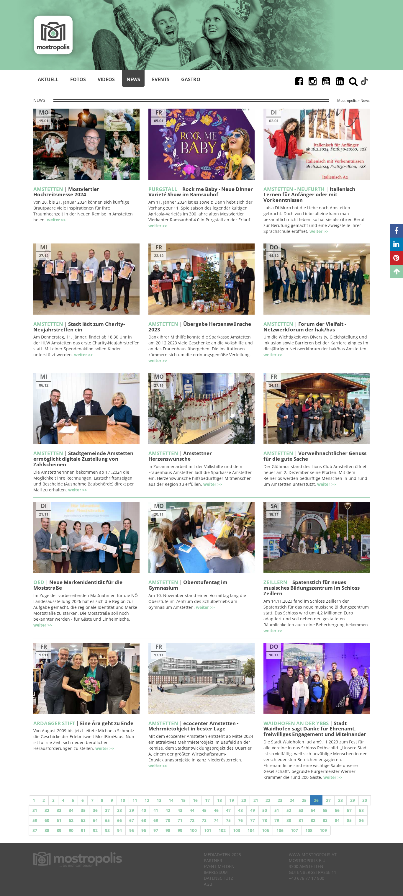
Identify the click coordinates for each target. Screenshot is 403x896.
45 (204, 810)
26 (316, 800)
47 (228, 810)
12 (147, 800)
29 (352, 800)
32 (47, 810)
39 (131, 810)
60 (47, 820)
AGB (208, 884)
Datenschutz (218, 878)
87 (34, 830)
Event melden (219, 866)
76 (240, 820)
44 (192, 810)
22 (268, 800)
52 (288, 810)
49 (252, 810)
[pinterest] (396, 258)
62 (71, 820)
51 (276, 810)
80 (288, 820)
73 (204, 820)
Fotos (78, 79)
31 (34, 810)
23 (280, 800)
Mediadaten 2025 (222, 854)
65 (107, 820)
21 (255, 800)
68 (143, 820)
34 (71, 810)
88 (47, 830)
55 (325, 810)
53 (301, 810)
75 (228, 820)
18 (219, 800)
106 (280, 830)
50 (264, 810)
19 (231, 800)
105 (265, 830)
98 (168, 830)
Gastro (190, 79)
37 (107, 810)
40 (143, 810)
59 (34, 820)
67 (131, 820)
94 (119, 830)
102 (222, 830)
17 (207, 800)
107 (294, 830)
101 (207, 830)
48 (240, 810)
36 (95, 810)
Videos (106, 79)
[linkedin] (396, 244)
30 (364, 800)
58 (361, 810)
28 (340, 800)
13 (159, 800)
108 (308, 830)
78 (264, 820)
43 (180, 810)
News (133, 79)
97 (155, 830)
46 (216, 810)
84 (337, 820)
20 (243, 800)
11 (134, 800)
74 (216, 820)
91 (83, 830)
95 (131, 830)
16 (195, 800)
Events (160, 79)
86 (361, 820)
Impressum (216, 872)
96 (143, 830)
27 (328, 800)
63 (83, 820)
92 (95, 830)
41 (155, 810)
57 (349, 810)
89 (59, 830)
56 (337, 810)
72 (192, 820)
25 (304, 800)
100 (193, 830)
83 (325, 820)
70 (168, 820)
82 (313, 820)
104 (251, 830)
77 (252, 820)
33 (59, 810)
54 (313, 810)
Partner (213, 860)
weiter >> (56, 220)
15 (183, 800)
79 (276, 820)
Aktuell (48, 79)
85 (349, 820)
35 (83, 810)
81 (301, 820)
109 (323, 830)
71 (180, 820)
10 (122, 800)
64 (95, 820)
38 (119, 810)
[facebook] (396, 231)
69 (155, 820)
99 (180, 830)
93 (107, 830)
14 (171, 800)
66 (119, 820)
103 (236, 830)
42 (168, 810)
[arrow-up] (396, 271)
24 (292, 800)
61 (59, 820)
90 (71, 830)
